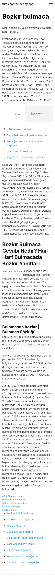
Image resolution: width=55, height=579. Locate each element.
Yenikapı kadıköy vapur (20, 543)
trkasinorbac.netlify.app (17, 4)
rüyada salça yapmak (13, 499)
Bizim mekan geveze (19, 550)
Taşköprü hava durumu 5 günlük (26, 157)
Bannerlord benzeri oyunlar (23, 562)
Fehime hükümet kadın (20, 513)
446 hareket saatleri (19, 129)
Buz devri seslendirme (20, 531)
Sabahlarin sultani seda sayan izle (27, 135)
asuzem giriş (9, 509)
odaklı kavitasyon (11, 506)
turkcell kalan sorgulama (15, 503)
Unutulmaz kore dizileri (20, 151)
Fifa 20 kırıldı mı (16, 525)
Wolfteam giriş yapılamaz (22, 519)
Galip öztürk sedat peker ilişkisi (25, 537)
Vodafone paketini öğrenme (23, 556)
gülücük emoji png (12, 496)
